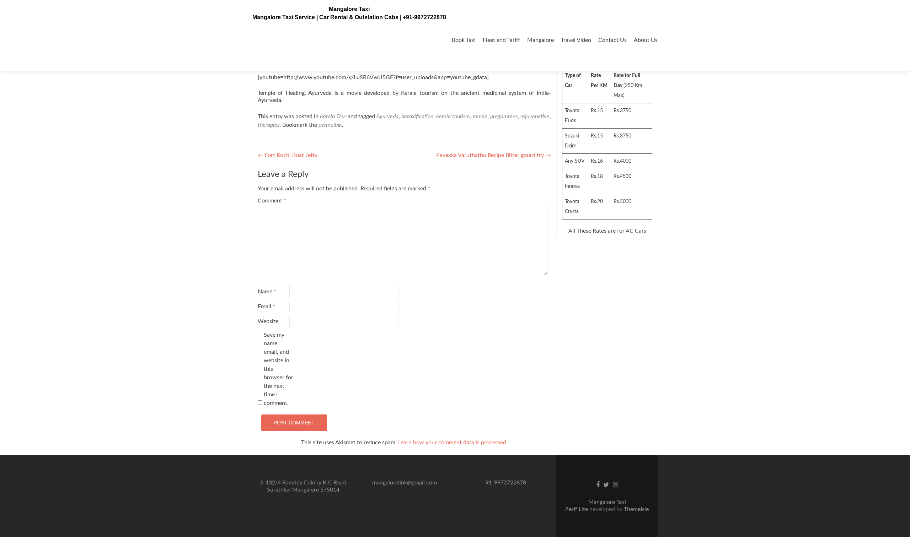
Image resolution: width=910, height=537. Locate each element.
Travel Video (576, 40)
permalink (330, 125)
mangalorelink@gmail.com (404, 483)
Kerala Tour (333, 116)
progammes (504, 116)
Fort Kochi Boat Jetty (287, 155)
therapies (268, 125)
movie (480, 116)
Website (268, 321)
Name (267, 291)
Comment (272, 201)
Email (266, 306)
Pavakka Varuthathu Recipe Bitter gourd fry (493, 155)
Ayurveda (387, 116)
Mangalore (540, 40)
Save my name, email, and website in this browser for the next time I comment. (278, 369)
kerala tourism (453, 116)
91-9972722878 (506, 483)
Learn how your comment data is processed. (453, 442)
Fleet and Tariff (501, 40)
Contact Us (612, 40)
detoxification (417, 116)
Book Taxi (464, 40)
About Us (646, 40)
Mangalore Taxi (349, 9)
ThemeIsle (636, 509)
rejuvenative (535, 116)
